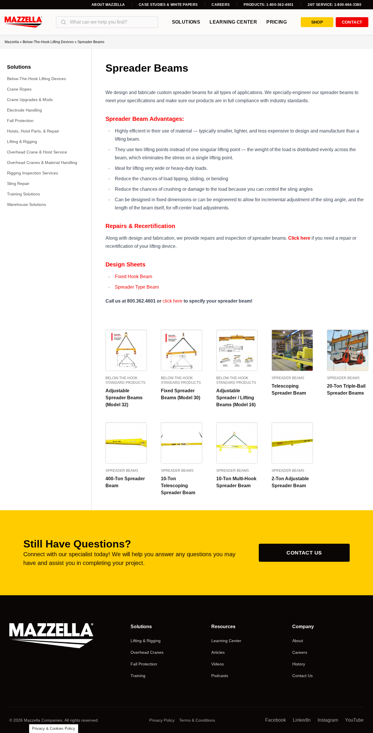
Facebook (275, 720)
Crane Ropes (19, 89)
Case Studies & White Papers (168, 5)
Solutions (186, 22)
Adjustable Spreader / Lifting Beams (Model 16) (236, 397)
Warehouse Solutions (26, 204)
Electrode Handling (24, 110)
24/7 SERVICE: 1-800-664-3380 (334, 5)
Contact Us (304, 553)
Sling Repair (18, 183)
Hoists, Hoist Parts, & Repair (33, 131)
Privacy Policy (162, 720)
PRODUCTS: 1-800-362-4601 (268, 5)
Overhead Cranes (147, 652)
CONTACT (352, 22)
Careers (221, 5)
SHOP (317, 22)
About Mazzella (108, 5)
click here (172, 301)
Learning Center (233, 22)
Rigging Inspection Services (32, 173)
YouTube (354, 720)
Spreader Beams (288, 378)
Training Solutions (23, 194)
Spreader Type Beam (137, 287)
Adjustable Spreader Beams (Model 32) (123, 397)
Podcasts (219, 675)
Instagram (328, 720)
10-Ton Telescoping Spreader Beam (178, 485)
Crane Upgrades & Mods (30, 99)
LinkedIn (302, 720)
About (297, 640)
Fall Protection (20, 120)
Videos (217, 664)
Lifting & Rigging (22, 141)
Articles (218, 652)
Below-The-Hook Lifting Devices (48, 42)
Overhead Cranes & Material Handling (42, 162)
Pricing (276, 22)
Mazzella (12, 42)
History (298, 664)
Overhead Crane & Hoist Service (37, 152)
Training (138, 675)
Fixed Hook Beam (133, 276)
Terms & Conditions (197, 720)
